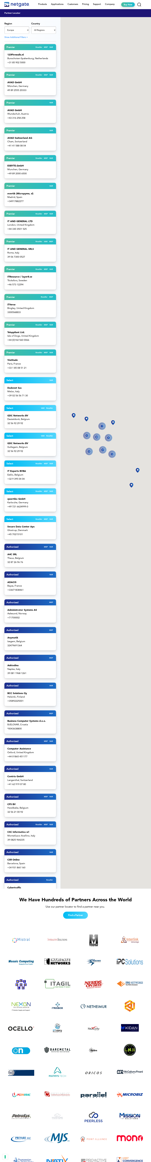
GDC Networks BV (17, 415)
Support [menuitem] (97, 4)
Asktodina (13, 665)
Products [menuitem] (42, 4)
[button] (113, 422)
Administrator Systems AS (22, 609)
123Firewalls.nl (15, 54)
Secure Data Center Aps (21, 526)
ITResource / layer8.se (19, 276)
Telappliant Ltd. (16, 332)
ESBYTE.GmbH (15, 165)
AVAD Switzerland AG (19, 137)
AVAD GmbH (14, 82)
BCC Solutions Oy (17, 693)
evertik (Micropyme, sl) (20, 193)
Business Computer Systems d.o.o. (26, 720)
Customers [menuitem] (73, 4)
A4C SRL (12, 554)
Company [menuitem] (110, 4)
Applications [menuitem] (57, 4)
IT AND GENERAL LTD (20, 221)
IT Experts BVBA (16, 470)
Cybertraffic (14, 887)
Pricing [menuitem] (85, 4)
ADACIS (11, 582)
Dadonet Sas (14, 387)
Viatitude (12, 359)
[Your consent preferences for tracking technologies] (5, 1157)
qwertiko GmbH (16, 498)
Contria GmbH (15, 776)
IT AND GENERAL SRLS (20, 248)
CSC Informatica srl (18, 831)
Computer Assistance (19, 748)
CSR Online (13, 859)
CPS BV (11, 804)
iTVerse (11, 304)
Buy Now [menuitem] (128, 4)
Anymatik (12, 637)
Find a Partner (75, 915)
